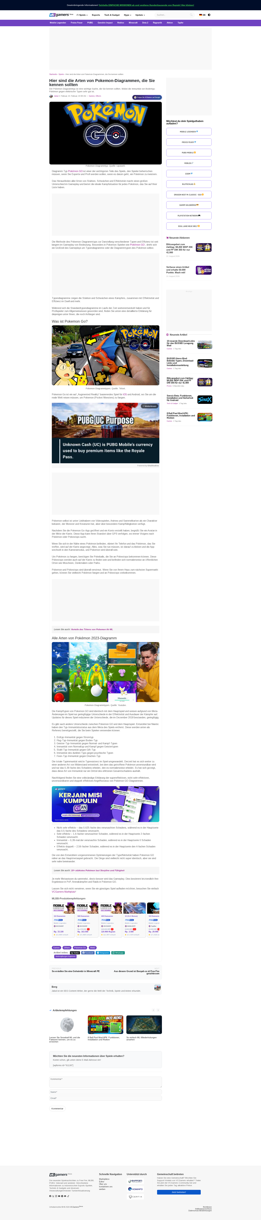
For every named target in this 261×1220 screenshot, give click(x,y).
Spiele (82, 15)
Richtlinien (207, 1207)
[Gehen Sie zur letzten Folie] (153, 1010)
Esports (96, 15)
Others (98, 96)
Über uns (103, 1184)
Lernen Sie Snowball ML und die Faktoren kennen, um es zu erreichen (64, 1039)
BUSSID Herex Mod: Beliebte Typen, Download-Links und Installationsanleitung (180, 361)
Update (139, 15)
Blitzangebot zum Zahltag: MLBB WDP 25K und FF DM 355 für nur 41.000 (179, 248)
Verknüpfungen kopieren (65, 956)
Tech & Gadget (112, 15)
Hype (126, 15)
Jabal (56, 96)
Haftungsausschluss (203, 1209)
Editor (101, 1182)
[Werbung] (130, 48)
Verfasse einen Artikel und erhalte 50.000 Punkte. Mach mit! (177, 270)
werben (102, 1189)
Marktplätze (104, 1179)
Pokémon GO (75, 171)
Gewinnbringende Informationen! (130, 5)
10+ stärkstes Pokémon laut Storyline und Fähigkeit (97, 870)
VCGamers (76, 1207)
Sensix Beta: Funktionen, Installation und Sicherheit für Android (180, 398)
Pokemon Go (80, 948)
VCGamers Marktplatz (63, 891)
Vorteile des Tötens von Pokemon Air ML (92, 629)
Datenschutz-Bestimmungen (200, 1211)
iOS (124, 394)
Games (92, 96)
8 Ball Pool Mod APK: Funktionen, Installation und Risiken (104, 1038)
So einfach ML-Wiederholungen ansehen (141, 1038)
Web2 (92, 948)
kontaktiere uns (106, 1186)
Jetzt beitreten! (179, 1192)
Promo (169, 386)
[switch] (209, 14)
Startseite (53, 74)
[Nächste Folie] (158, 1010)
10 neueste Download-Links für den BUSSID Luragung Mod (181, 343)
